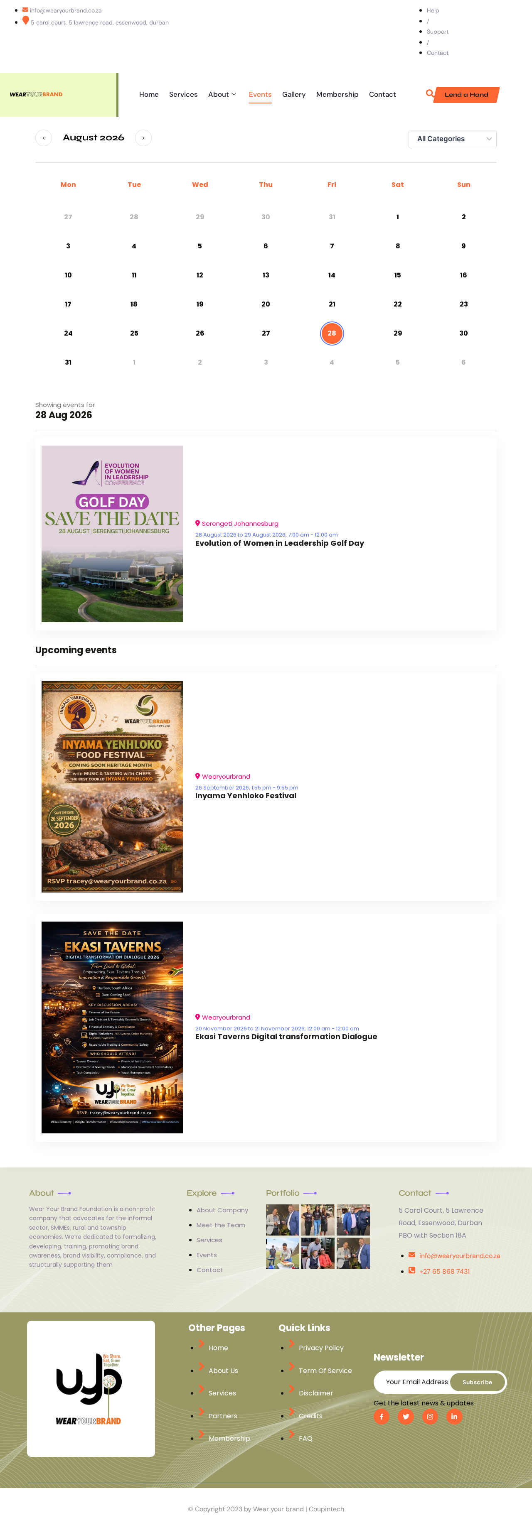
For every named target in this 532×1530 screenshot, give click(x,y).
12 (200, 275)
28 (332, 333)
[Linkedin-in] (454, 1417)
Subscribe (478, 1382)
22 (398, 304)
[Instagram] (517, 36)
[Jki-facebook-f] (381, 1417)
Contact (382, 94)
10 (68, 275)
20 (265, 304)
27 (266, 333)
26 (200, 333)
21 (332, 304)
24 (68, 333)
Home (149, 94)
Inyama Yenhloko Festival (245, 795)
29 (398, 333)
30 (463, 333)
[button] (430, 95)
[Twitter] (484, 36)
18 (134, 304)
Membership (337, 94)
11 (134, 275)
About (218, 94)
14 (331, 275)
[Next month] (143, 138)
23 (464, 304)
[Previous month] (43, 138)
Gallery (294, 94)
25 (134, 333)
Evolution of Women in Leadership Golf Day (279, 543)
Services (183, 94)
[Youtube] (500, 36)
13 (266, 275)
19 (200, 304)
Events (260, 94)
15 (397, 275)
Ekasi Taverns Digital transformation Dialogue (286, 1036)
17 (68, 304)
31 (68, 362)
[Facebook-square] (468, 36)
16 (463, 275)
